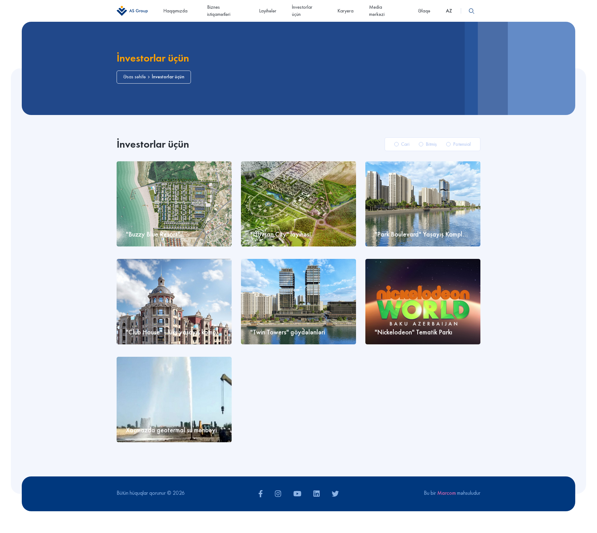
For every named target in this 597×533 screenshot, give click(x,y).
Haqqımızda (175, 10)
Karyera (345, 10)
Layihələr (267, 10)
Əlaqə (424, 10)
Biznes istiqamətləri (218, 10)
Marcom (446, 492)
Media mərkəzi (377, 10)
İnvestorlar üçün (302, 10)
